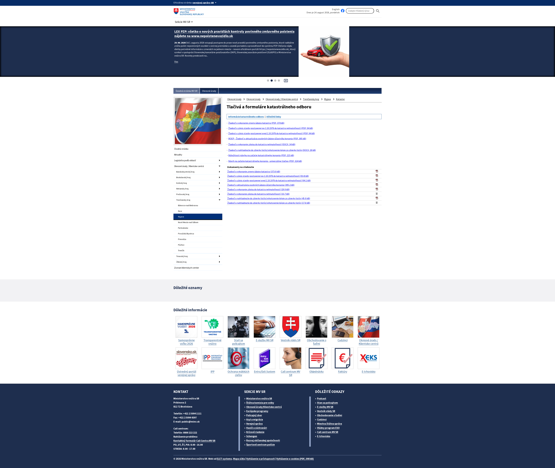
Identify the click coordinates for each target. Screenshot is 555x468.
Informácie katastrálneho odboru (246, 116)
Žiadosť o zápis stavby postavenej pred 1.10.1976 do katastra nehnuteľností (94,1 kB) (269, 180)
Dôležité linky (274, 116)
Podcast (321, 398)
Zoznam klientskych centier (186, 267)
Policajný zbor (254, 415)
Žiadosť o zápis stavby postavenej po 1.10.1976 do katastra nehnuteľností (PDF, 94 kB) (270, 128)
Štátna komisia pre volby (260, 402)
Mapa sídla (239, 458)
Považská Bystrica (186, 233)
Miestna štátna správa (329, 423)
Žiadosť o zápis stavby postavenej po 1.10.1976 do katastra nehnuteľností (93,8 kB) (268, 175)
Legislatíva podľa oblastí (185, 160)
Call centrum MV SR (327, 432)
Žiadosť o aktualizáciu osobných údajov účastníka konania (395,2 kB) (260, 184)
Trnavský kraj (182, 256)
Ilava (180, 211)
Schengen (251, 436)
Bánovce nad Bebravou (188, 205)
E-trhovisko (323, 436)
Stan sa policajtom (327, 402)
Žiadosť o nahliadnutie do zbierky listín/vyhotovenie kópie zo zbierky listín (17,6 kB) (268, 202)
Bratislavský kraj (183, 177)
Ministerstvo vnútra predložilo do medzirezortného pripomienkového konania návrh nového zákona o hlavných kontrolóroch (234, 33)
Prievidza (182, 239)
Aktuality (178, 154)
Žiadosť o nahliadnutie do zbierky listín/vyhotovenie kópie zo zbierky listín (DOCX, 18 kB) (272, 150)
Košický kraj (181, 183)
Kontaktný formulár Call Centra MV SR (194, 440)
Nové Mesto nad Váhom (188, 222)
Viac (176, 61)
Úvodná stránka (181, 148)
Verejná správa (254, 423)
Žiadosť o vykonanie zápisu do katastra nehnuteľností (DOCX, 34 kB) (261, 144)
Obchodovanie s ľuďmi (329, 415)
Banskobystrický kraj (185, 171)
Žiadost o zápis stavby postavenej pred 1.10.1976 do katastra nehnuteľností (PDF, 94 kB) (271, 133)
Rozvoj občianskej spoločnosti (263, 440)
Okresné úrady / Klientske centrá (189, 166)
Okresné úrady (209, 90)
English (336, 9)
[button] (184, 21)
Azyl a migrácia (254, 419)
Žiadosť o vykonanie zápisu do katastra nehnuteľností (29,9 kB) (258, 189)
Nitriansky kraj (182, 188)
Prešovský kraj (182, 194)
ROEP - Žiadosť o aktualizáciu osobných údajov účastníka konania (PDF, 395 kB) (267, 138)
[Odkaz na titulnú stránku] (189, 11)
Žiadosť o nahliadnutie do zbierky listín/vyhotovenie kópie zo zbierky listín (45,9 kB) (268, 198)
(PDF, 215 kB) (261, 155)
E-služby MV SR (325, 406)
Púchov (181, 245)
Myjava (181, 216)
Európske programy (257, 411)
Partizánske (183, 228)
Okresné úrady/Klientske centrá (264, 406)
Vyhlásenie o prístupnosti (260, 458)
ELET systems (224, 458)
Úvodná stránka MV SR (186, 90)
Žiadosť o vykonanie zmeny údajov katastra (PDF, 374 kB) (256, 122)
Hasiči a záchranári (256, 427)
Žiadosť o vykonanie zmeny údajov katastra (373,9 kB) (253, 171)
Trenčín (181, 250)
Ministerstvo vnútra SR (259, 398)
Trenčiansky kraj (183, 200)
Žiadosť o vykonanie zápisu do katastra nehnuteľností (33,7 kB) (258, 193)
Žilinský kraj (181, 262)
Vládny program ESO (328, 427)
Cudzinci (322, 419)
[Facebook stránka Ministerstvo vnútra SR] (342, 11)
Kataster (340, 99)
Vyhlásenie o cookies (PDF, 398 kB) (295, 458)
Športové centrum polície (260, 444)
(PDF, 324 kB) (265, 161)
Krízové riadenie (255, 432)
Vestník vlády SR (326, 411)
